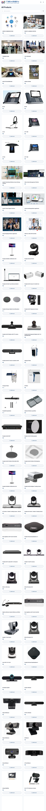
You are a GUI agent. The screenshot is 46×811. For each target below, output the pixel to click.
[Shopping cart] (41, 2)
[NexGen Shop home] (10, 2)
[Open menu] (43, 2)
